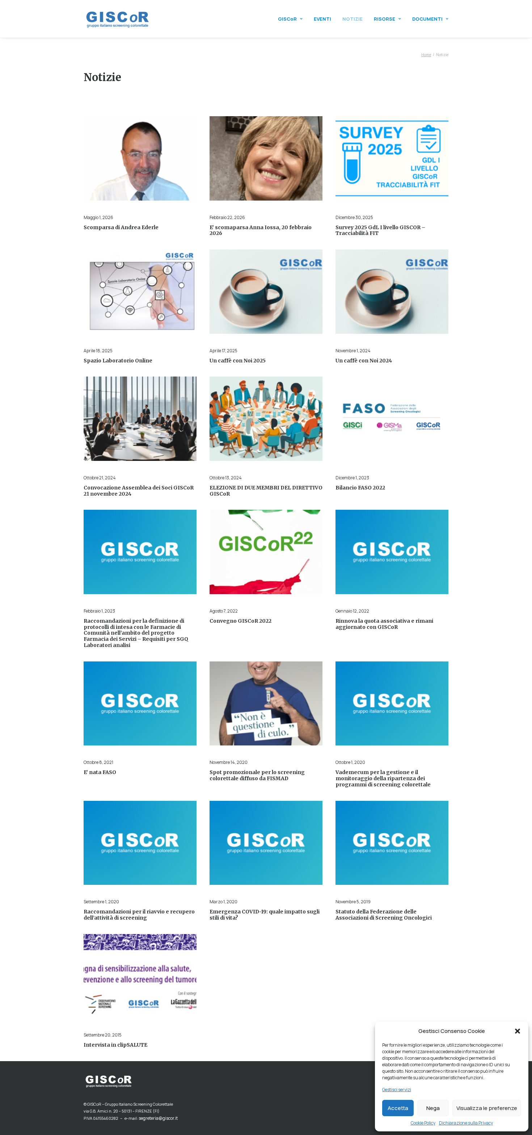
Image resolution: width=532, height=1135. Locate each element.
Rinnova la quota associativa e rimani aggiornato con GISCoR (384, 624)
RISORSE (384, 19)
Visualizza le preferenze (486, 1108)
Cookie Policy (423, 1123)
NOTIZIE (352, 19)
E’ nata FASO (100, 772)
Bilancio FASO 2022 (360, 487)
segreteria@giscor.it (158, 1118)
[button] (517, 1031)
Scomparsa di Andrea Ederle (121, 227)
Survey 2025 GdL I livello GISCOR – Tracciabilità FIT (380, 230)
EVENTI (322, 19)
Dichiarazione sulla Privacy (466, 1123)
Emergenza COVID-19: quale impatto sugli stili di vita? (265, 914)
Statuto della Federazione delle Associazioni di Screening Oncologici (383, 914)
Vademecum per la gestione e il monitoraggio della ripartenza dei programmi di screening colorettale (383, 778)
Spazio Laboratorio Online (118, 360)
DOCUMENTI (427, 19)
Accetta (398, 1108)
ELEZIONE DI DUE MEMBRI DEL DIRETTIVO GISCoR (266, 490)
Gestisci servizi (396, 1089)
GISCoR (287, 19)
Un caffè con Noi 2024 (363, 360)
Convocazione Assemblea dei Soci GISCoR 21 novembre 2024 (139, 490)
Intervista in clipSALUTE (115, 1045)
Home (426, 54)
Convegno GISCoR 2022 (240, 621)
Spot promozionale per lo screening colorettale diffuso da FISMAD (257, 775)
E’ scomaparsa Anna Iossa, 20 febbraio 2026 (261, 230)
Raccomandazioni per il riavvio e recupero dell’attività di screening (139, 914)
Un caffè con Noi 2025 (238, 360)
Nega (433, 1108)
